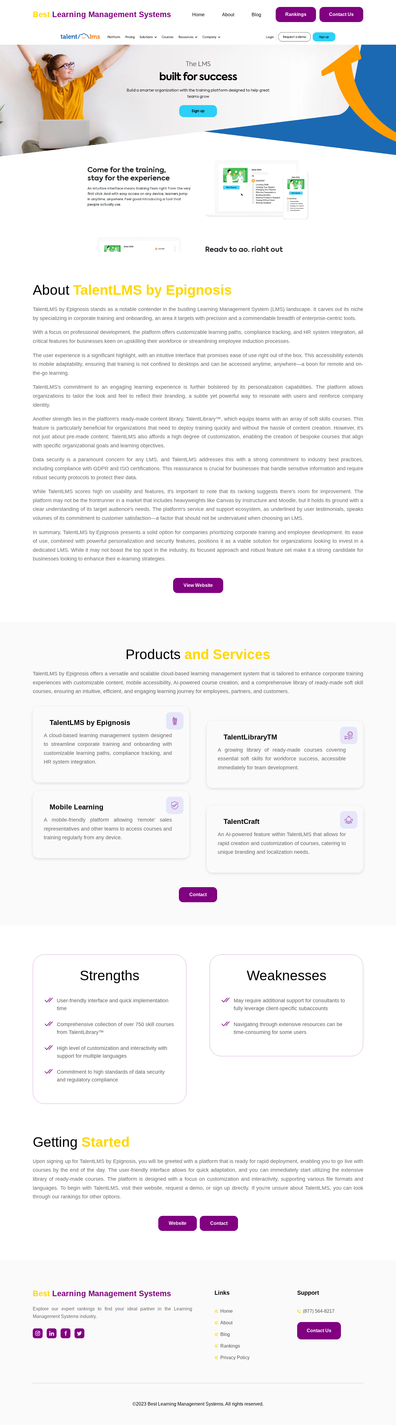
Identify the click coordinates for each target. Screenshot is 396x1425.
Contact (198, 894)
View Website (198, 585)
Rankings (295, 14)
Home (198, 14)
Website (177, 1223)
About (228, 14)
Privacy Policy (235, 1357)
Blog (256, 14)
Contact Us (341, 14)
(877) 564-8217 (319, 1311)
